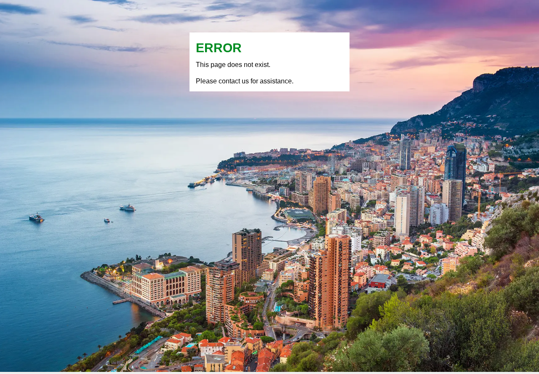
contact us (234, 81)
